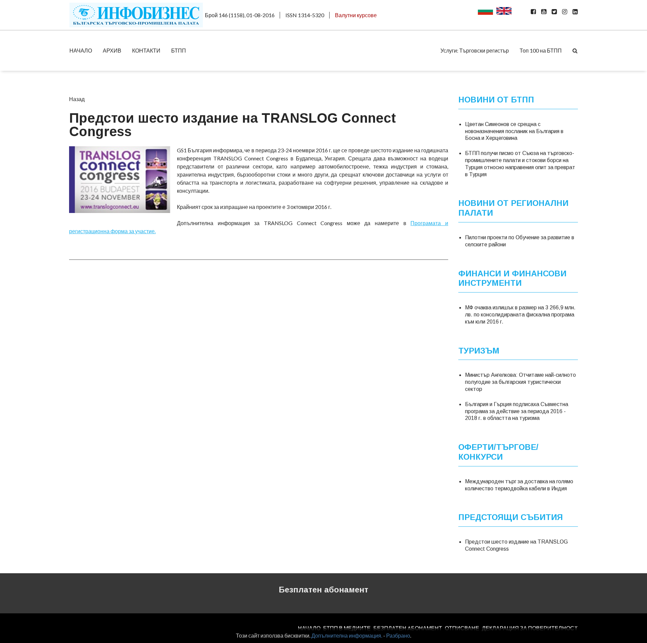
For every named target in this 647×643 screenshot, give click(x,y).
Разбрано (398, 635)
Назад (77, 99)
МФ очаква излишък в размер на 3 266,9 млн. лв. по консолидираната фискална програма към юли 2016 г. (520, 315)
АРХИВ (112, 50)
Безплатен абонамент (323, 589)
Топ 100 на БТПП (541, 50)
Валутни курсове (356, 15)
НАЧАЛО (80, 50)
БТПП (178, 50)
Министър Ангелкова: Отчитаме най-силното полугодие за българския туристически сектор (520, 382)
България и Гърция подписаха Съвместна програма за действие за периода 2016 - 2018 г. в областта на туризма (516, 411)
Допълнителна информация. (346, 635)
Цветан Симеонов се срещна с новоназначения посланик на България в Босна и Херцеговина (514, 131)
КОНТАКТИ (146, 50)
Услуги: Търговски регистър (474, 50)
